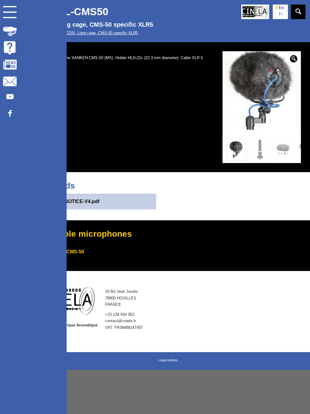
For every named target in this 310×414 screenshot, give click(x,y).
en (281, 7)
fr (280, 14)
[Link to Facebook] (10, 115)
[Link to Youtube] (10, 98)
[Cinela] (255, 12)
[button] (294, 59)
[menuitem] (33, 31)
